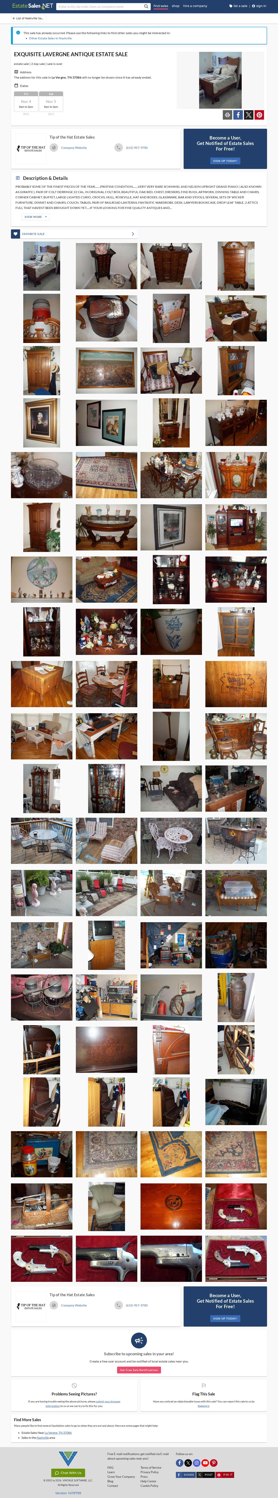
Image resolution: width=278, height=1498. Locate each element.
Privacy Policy (150, 1472)
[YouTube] (205, 1463)
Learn (111, 1472)
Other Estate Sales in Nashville (50, 38)
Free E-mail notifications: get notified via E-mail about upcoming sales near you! (138, 1456)
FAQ (110, 1467)
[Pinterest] (213, 1463)
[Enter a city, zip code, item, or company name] (146, 6)
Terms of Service (151, 1467)
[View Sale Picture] (41, 266)
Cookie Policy (149, 1485)
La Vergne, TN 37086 (58, 1432)
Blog (110, 1481)
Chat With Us (71, 1473)
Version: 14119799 (68, 1493)
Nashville (43, 1437)
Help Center (148, 1481)
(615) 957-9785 (137, 147)
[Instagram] (196, 1463)
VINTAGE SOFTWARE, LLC (77, 1480)
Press (144, 1476)
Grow (121, 1476)
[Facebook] (179, 1463)
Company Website (74, 147)
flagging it (203, 1406)
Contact (112, 1485)
